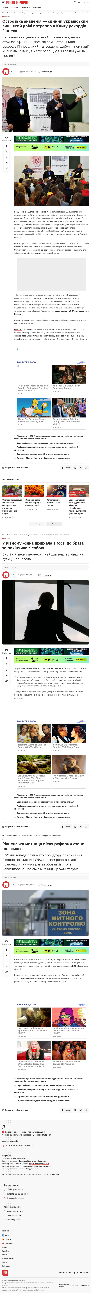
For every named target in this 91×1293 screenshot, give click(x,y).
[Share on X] (6, 151)
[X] (77, 1272)
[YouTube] (80, 1272)
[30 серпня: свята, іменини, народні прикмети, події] (34, 491)
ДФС (74, 966)
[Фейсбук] (74, 1272)
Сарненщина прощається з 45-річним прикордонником (43, 454)
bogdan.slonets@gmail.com (39, 1163)
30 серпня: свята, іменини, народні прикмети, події (33, 502)
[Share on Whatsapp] (6, 157)
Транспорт (73, 496)
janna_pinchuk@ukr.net (42, 1166)
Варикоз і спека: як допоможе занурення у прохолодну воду (45, 443)
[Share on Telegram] (6, 163)
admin (13, 71)
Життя (6, 496)
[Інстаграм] (84, 1272)
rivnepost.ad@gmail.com (29, 1169)
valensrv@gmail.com (39, 1161)
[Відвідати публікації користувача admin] (5, 71)
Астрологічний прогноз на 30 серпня (53, 502)
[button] (4, 2)
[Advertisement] (51, 274)
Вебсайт (18, 329)
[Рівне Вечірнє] (21, 2)
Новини (7, 16)
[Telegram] (87, 1272)
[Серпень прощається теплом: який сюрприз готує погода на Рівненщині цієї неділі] (12, 491)
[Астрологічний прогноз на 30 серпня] (56, 491)
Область (82, 492)
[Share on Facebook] (6, 146)
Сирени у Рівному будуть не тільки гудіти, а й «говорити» (43, 458)
